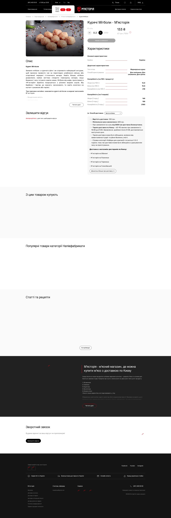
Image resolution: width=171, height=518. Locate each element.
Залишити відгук (33, 441)
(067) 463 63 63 (32, 2)
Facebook (124, 466)
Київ (56, 2)
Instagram (140, 466)
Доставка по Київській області (35, 498)
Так (63, 9)
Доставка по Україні (33, 495)
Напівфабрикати (53, 16)
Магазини (30, 490)
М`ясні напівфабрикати (68, 16)
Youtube (132, 466)
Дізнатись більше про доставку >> (103, 171)
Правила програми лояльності (35, 506)
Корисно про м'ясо (136, 9)
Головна (28, 16)
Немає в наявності (101, 40)
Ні (68, 9)
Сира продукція (32, 9)
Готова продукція (49, 9)
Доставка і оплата (120, 9)
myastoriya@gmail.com (58, 490)
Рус (65, 2)
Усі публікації (85, 348)
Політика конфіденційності (35, 503)
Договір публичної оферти (34, 501)
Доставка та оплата (33, 493)
